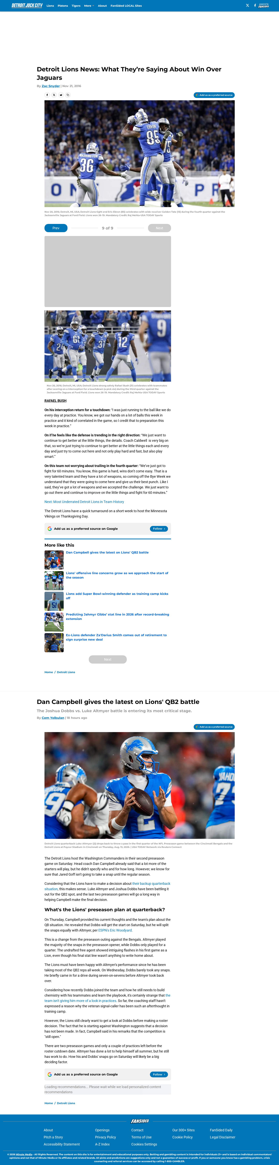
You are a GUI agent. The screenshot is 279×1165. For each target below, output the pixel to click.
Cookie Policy (182, 1137)
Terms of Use (141, 1137)
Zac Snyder (51, 86)
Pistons (63, 5)
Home (48, 672)
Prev (56, 228)
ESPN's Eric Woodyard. (115, 930)
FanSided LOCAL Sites (126, 5)
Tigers (76, 5)
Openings (102, 1130)
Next (159, 228)
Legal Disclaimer (222, 1137)
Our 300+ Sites (183, 1130)
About (102, 5)
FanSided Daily (221, 1130)
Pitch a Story (53, 1137)
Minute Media (24, 1154)
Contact (137, 1130)
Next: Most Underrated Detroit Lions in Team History (84, 502)
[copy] (68, 95)
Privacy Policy (105, 1137)
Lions (50, 5)
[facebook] (255, 5)
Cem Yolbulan (53, 718)
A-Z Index (102, 1144)
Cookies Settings (144, 1144)
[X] (247, 5)
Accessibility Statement (62, 1144)
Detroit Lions (66, 672)
